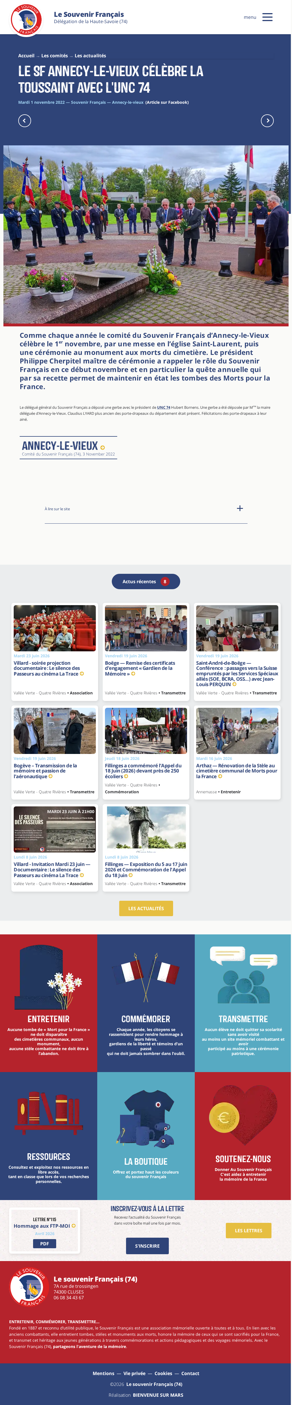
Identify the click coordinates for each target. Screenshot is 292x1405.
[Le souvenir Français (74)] (26, 34)
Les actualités (146, 908)
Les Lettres (248, 1230)
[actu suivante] (267, 120)
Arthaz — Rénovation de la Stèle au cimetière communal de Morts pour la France (236, 771)
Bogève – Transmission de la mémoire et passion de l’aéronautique (45, 771)
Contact (190, 1373)
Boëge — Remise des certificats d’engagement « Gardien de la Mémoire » (140, 668)
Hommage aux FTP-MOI (42, 1226)
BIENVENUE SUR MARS (158, 1395)
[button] (267, 17)
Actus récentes (145, 581)
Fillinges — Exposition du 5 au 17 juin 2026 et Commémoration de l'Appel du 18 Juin (146, 869)
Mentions (103, 1373)
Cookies (163, 1373)
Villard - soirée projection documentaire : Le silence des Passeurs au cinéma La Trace (47, 668)
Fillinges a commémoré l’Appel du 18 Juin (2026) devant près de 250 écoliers (143, 771)
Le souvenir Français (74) (154, 1384)
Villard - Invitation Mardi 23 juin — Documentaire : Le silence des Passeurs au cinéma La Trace (52, 869)
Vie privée (134, 1373)
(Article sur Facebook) (167, 102)
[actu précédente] (24, 120)
